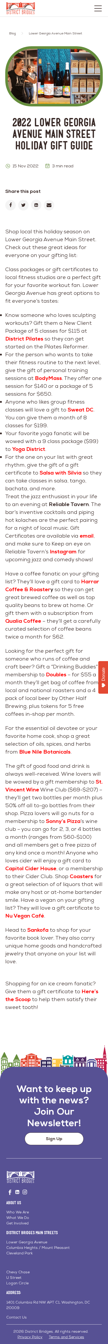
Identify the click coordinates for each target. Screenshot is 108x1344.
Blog (12, 33)
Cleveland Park (19, 1253)
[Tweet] (23, 205)
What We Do (17, 1217)
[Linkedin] (36, 205)
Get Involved (17, 1223)
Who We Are (17, 1212)
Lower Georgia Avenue (26, 1242)
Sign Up (54, 1138)
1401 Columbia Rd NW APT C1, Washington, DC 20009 (48, 1305)
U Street (13, 1277)
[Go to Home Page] (20, 8)
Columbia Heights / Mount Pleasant (38, 1247)
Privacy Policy (30, 1337)
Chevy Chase (18, 1272)
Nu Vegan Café (24, 915)
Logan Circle (17, 1283)
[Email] (49, 205)
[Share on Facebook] (10, 205)
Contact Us (16, 1317)
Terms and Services (66, 1337)
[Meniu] (98, 8)
